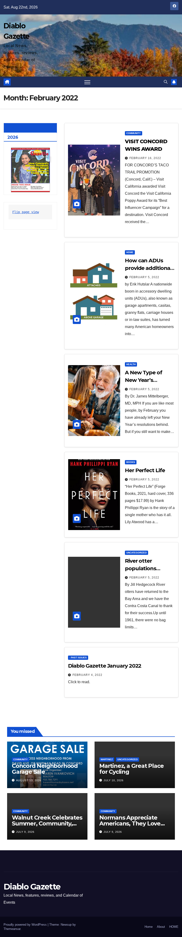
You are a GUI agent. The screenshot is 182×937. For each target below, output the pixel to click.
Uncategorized (136, 552)
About (161, 926)
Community (133, 133)
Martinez (107, 759)
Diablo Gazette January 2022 (104, 666)
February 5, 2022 (144, 277)
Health (131, 364)
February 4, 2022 (87, 675)
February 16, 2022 (145, 158)
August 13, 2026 (28, 780)
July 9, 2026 (25, 831)
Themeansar (12, 929)
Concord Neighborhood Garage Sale (45, 768)
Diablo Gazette (32, 887)
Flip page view (25, 212)
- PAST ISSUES (78, 657)
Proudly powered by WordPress (26, 924)
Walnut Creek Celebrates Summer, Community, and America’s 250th (47, 823)
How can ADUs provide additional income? (148, 268)
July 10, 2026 (113, 780)
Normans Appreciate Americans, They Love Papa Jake (129, 823)
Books (130, 462)
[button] (166, 82)
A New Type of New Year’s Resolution (143, 380)
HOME (173, 926)
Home (129, 252)
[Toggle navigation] (87, 82)
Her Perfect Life (145, 470)
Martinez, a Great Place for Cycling (131, 768)
